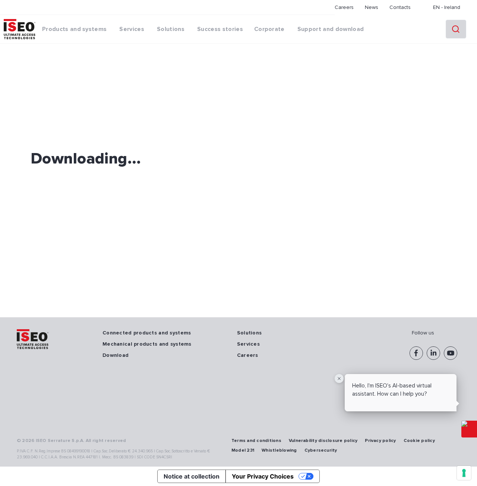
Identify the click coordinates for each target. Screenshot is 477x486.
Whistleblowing (279, 450)
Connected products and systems (146, 333)
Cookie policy (419, 440)
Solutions (249, 333)
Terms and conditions (256, 440)
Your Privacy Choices (263, 476)
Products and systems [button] (74, 29)
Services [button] (131, 29)
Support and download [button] (330, 29)
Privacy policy (380, 440)
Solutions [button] (170, 29)
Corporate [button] (269, 29)
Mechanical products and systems (147, 344)
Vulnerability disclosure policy (323, 440)
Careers (344, 7)
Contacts (400, 7)
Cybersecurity (320, 450)
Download (115, 355)
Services (248, 344)
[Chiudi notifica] (339, 378)
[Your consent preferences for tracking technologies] (464, 473)
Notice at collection (191, 476)
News (371, 7)
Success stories (220, 29)
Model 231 (242, 450)
